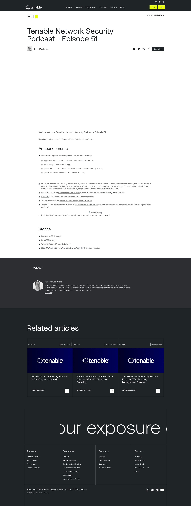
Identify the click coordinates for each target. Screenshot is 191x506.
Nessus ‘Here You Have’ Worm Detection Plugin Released (64, 172)
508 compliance (81, 489)
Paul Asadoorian (42, 49)
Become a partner (33, 457)
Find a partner (32, 460)
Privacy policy (32, 489)
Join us (136, 471)
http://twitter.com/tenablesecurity (86, 205)
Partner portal (32, 464)
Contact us (138, 457)
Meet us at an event (141, 468)
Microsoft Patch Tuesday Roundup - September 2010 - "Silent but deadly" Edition (73, 168)
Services (66, 457)
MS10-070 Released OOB (50, 248)
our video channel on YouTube (69, 193)
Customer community (70, 471)
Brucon (55, 215)
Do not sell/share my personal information (53, 489)
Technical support (69, 460)
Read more (48, 293)
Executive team (104, 460)
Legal (71, 489)
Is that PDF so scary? (48, 240)
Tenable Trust (68, 475)
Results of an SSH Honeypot (51, 236)
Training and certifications (72, 464)
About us (102, 457)
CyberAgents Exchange (71, 479)
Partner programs (33, 468)
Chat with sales (139, 464)
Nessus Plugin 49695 (78, 248)
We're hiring (45, 197)
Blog (30, 16)
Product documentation (71, 468)
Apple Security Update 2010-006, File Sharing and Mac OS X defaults (69, 160)
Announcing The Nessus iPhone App (57, 164)
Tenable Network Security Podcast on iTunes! (75, 201)
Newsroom (102, 464)
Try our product (139, 460)
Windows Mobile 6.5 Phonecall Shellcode (55, 244)
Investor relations (105, 468)
